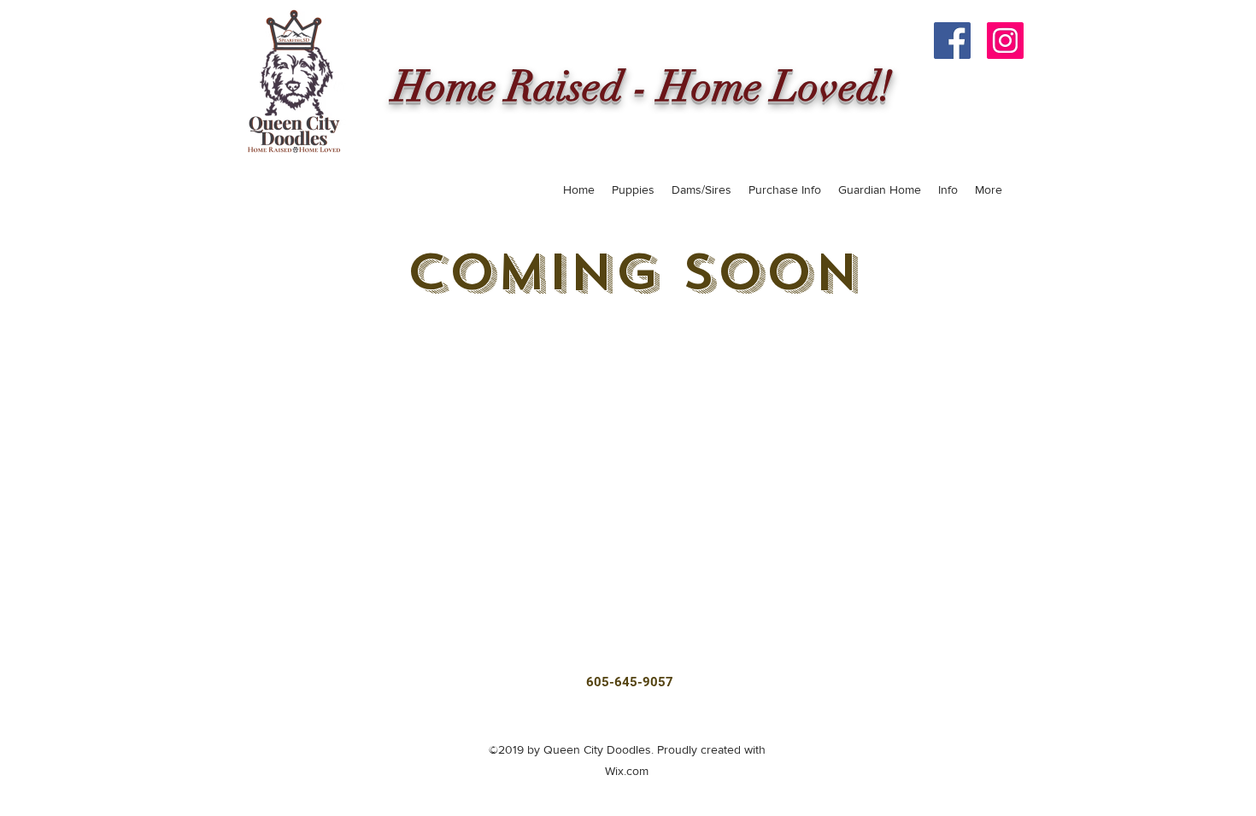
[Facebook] (952, 40)
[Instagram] (1005, 40)
